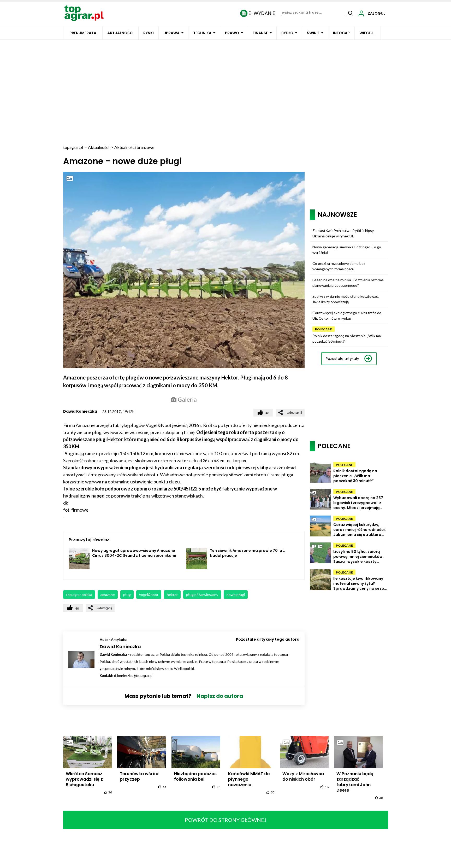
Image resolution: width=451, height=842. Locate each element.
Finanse (260, 33)
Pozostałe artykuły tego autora (267, 639)
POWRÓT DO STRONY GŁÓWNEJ (225, 820)
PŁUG (127, 594)
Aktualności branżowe (134, 147)
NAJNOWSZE (337, 214)
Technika (202, 33)
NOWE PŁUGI (236, 594)
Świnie (313, 33)
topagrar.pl (73, 147)
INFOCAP (341, 33)
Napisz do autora (220, 696)
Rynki (148, 33)
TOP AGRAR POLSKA (79, 594)
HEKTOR (172, 594)
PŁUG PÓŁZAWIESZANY (202, 594)
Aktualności (120, 33)
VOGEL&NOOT (148, 594)
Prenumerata (82, 33)
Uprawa (171, 33)
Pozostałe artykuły (342, 358)
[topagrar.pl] (84, 12)
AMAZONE (107, 594)
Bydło (287, 33)
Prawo (232, 33)
